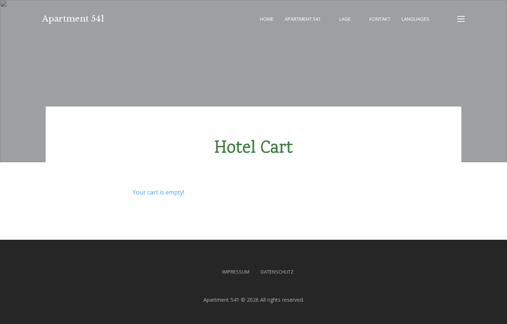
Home (267, 19)
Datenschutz (277, 271)
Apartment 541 (73, 19)
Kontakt (379, 19)
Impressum (235, 271)
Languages (415, 19)
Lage (345, 19)
